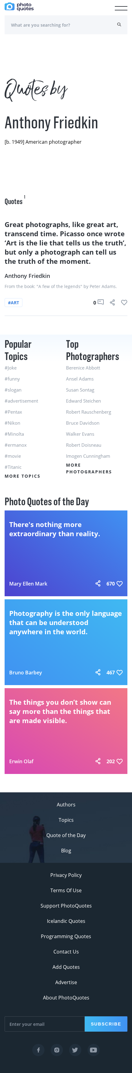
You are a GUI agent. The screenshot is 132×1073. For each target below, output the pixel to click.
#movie (13, 456)
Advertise (66, 982)
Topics (66, 820)
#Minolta (14, 434)
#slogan (13, 390)
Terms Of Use (66, 890)
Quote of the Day (66, 835)
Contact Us (66, 951)
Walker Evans (80, 434)
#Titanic (13, 467)
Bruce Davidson (82, 423)
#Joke (11, 368)
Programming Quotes (66, 936)
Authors (66, 804)
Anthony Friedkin (27, 275)
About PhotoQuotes (66, 997)
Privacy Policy (66, 875)
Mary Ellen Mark (28, 583)
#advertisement (21, 401)
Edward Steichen (83, 401)
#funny (12, 379)
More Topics (23, 476)
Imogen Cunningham (88, 456)
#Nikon (12, 423)
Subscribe (106, 1024)
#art (13, 302)
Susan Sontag (80, 390)
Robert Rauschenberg (88, 412)
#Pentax (13, 412)
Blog (66, 850)
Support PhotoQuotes (66, 905)
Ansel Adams (80, 379)
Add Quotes (66, 967)
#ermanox (16, 445)
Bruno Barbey (25, 672)
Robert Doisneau (83, 445)
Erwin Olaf (21, 761)
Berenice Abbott (83, 368)
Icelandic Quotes (66, 921)
